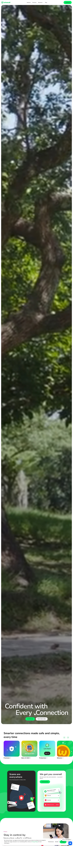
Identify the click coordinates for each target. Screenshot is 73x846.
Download (67, 2)
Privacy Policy (35, 841)
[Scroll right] (68, 737)
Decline (56, 841)
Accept (63, 841)
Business (40, 2)
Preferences (51, 841)
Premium (34, 2)
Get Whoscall (30, 719)
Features (29, 2)
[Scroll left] (64, 737)
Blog (46, 2)
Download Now (45, 781)
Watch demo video (42, 719)
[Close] (68, 841)
